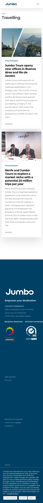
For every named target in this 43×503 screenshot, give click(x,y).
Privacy (7, 465)
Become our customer (13, 419)
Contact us (9, 426)
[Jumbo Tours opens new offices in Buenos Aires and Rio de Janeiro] (21, 78)
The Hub (8, 380)
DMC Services (10, 377)
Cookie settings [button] (10, 498)
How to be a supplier (13, 423)
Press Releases (11, 61)
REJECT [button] (31, 498)
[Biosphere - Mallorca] (10, 342)
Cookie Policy (12, 494)
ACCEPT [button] (23, 498)
